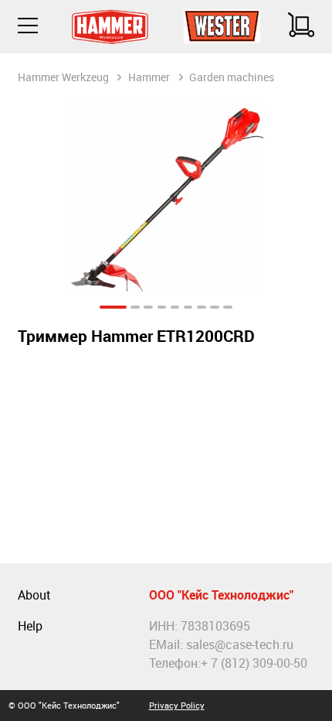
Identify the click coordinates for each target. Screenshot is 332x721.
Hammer (149, 77)
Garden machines (231, 77)
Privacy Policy (177, 705)
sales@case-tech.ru (239, 644)
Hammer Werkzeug (63, 77)
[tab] (113, 307)
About (34, 594)
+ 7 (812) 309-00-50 (254, 662)
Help (30, 625)
